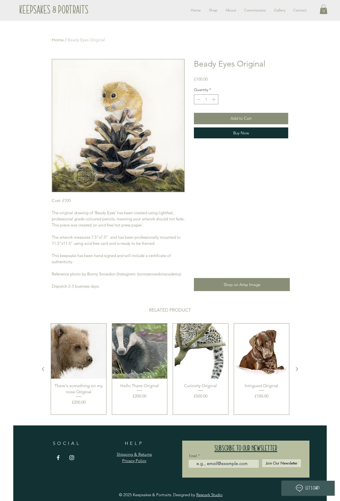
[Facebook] (58, 457)
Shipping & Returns (134, 454)
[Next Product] (297, 369)
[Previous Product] (43, 369)
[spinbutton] (206, 99)
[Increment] (214, 99)
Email (193, 456)
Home (58, 39)
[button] (324, 9)
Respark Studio (209, 494)
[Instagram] (72, 457)
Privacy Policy (134, 460)
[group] (170, 369)
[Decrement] (198, 99)
